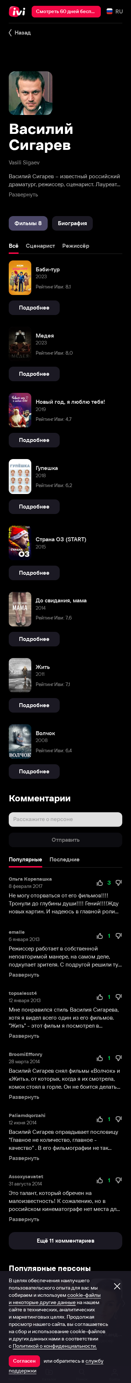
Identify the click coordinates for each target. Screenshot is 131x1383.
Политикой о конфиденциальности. (55, 1346)
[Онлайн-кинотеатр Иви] (19, 11)
